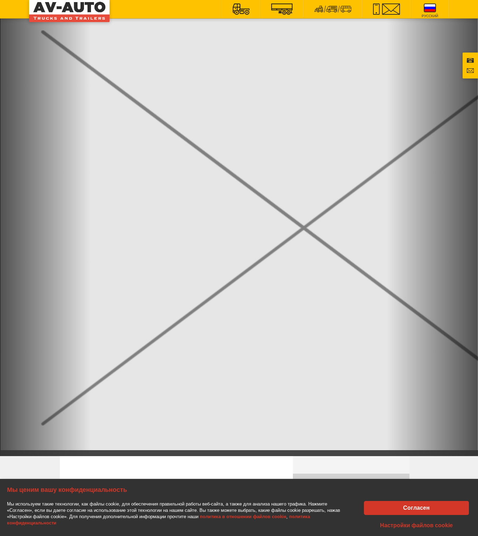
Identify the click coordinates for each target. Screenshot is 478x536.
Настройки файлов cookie (416, 525)
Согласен (416, 508)
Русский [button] (430, 16)
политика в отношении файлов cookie (243, 516)
